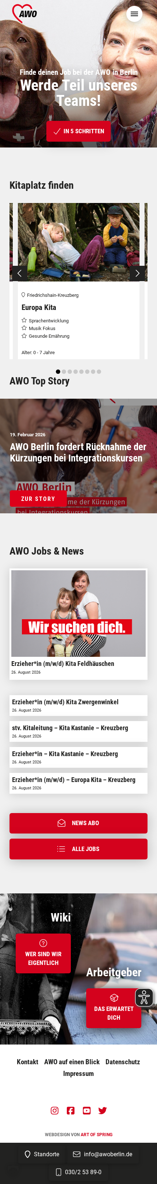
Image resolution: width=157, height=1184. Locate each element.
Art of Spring (96, 1134)
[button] (134, 14)
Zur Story (38, 498)
